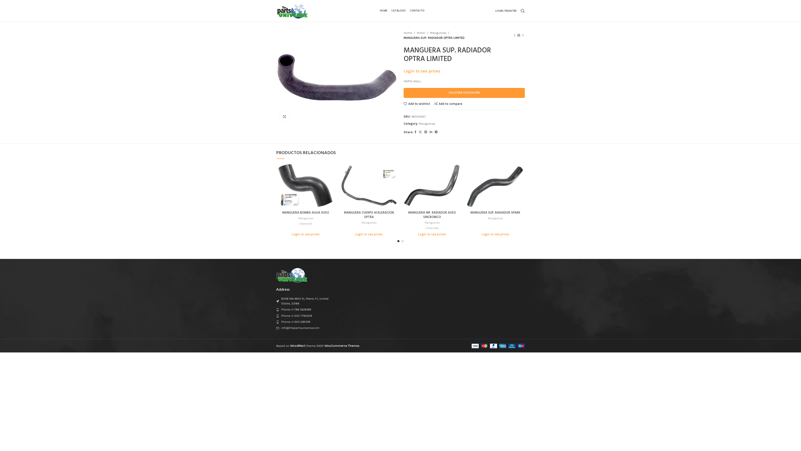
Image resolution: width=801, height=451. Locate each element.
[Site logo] (292, 11)
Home (408, 33)
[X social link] (420, 132)
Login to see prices (422, 71)
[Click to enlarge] (284, 116)
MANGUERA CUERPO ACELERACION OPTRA (369, 215)
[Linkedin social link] (430, 132)
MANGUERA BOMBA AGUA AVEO (305, 212)
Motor (421, 33)
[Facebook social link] (415, 132)
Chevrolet (305, 224)
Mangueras (438, 33)
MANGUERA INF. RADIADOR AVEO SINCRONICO (432, 215)
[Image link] (291, 275)
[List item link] (305, 309)
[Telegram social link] (436, 132)
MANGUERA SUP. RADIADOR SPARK (495, 212)
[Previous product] (515, 35)
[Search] (523, 11)
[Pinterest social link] (425, 132)
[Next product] (523, 35)
